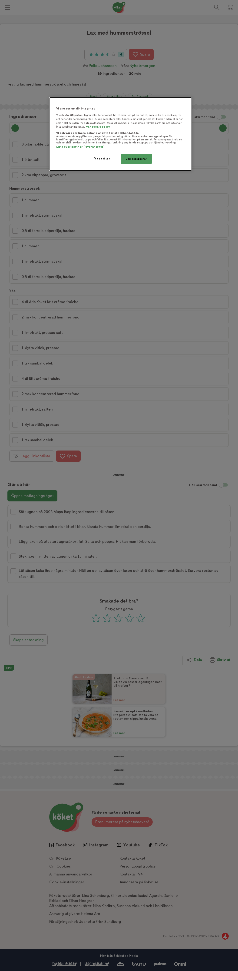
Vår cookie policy (98, 126)
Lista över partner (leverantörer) (80, 146)
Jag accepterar (136, 158)
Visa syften (102, 158)
